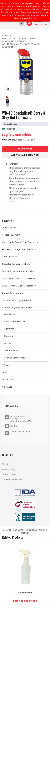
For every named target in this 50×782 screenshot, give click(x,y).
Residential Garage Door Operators (19, 249)
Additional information (25, 155)
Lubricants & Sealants (14, 41)
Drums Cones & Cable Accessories (19, 285)
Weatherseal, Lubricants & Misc (19, 38)
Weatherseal (10, 314)
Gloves (7, 343)
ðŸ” (8, 89)
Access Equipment (11, 234)
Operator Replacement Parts (16, 264)
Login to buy (10, 124)
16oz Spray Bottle (25, 592)
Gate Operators (9, 256)
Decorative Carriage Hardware (16, 300)
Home (5, 35)
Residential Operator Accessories (18, 271)
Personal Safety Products (16, 357)
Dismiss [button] (32, 18)
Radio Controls (9, 227)
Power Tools (8, 379)
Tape (6, 365)
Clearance (7, 386)
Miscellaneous (11, 350)
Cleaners (8, 336)
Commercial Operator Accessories (19, 278)
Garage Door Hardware (13, 293)
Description (25, 148)
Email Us (14, 425)
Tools (4, 372)
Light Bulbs (9, 328)
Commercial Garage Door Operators (20, 242)
